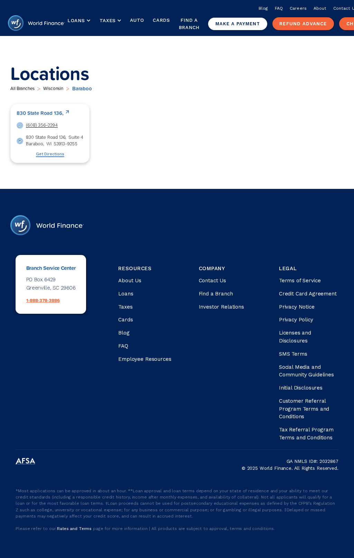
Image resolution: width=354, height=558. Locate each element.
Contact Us (212, 280)
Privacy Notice (297, 307)
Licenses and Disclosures (295, 337)
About (320, 8)
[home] (36, 24)
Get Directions (50, 154)
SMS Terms (293, 354)
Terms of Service (300, 280)
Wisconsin (53, 88)
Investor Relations (221, 307)
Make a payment (237, 23)
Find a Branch (189, 23)
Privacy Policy (296, 320)
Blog (263, 8)
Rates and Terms (75, 528)
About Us (129, 280)
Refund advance (303, 23)
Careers (298, 8)
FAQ (279, 8)
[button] (79, 21)
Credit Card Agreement (308, 294)
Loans (125, 294)
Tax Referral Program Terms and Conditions (306, 434)
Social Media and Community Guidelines (306, 371)
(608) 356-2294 (42, 125)
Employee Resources (144, 359)
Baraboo (82, 88)
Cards (161, 20)
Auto (137, 20)
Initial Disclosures (301, 388)
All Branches (22, 88)
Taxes (108, 20)
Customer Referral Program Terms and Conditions (304, 409)
